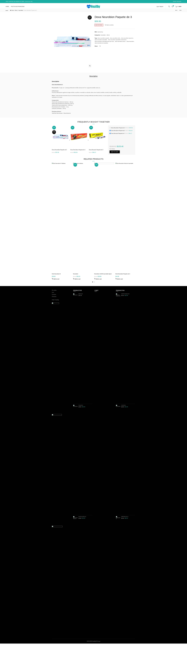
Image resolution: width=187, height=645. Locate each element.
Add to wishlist (110, 25)
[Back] (7, 10)
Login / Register (160, 6)
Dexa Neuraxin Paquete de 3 (96, 149)
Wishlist (173, 5)
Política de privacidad (17, 6)
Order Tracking (177, 1)
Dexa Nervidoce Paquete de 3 (77, 149)
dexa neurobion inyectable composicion (117, 39)
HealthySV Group (96, 641)
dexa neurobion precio (120, 41)
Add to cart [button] (56, 279)
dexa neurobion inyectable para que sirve (104, 41)
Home (7, 6)
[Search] (169, 6)
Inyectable (20, 10)
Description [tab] (93, 76)
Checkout (54, 296)
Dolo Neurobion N (56, 273)
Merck (16, 10)
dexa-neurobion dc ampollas (101, 43)
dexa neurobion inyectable (101, 39)
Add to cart (114, 151)
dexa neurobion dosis (115, 38)
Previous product (176, 10)
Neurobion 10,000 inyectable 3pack (103, 273)
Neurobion (75, 273)
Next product (180, 10)
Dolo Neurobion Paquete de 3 (122, 273)
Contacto (54, 294)
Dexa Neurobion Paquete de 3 (59, 149)
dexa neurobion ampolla (103, 38)
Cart (53, 292)
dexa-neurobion (130, 41)
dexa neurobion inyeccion (127, 38)
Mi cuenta (54, 290)
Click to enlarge (90, 65)
